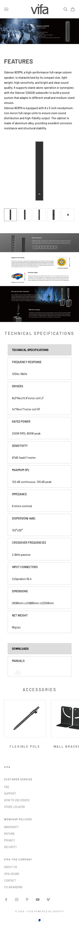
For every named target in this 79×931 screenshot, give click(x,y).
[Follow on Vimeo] (48, 900)
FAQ (6, 787)
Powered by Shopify (49, 911)
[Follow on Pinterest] (27, 900)
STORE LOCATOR (14, 807)
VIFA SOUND (11, 874)
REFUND (9, 833)
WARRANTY (11, 827)
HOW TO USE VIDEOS (17, 800)
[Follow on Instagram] (17, 900)
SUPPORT (10, 793)
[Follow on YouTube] (38, 900)
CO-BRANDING (13, 887)
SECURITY (10, 847)
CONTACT (10, 880)
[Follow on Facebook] (6, 900)
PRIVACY (9, 840)
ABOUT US (10, 867)
